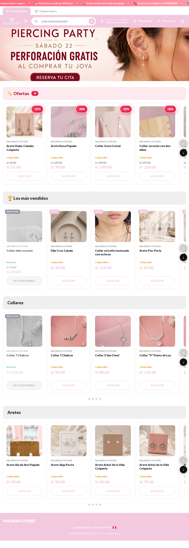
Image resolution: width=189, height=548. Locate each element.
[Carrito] (182, 21)
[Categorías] (26, 21)
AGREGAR (24, 176)
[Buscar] (92, 21)
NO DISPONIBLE (24, 280)
